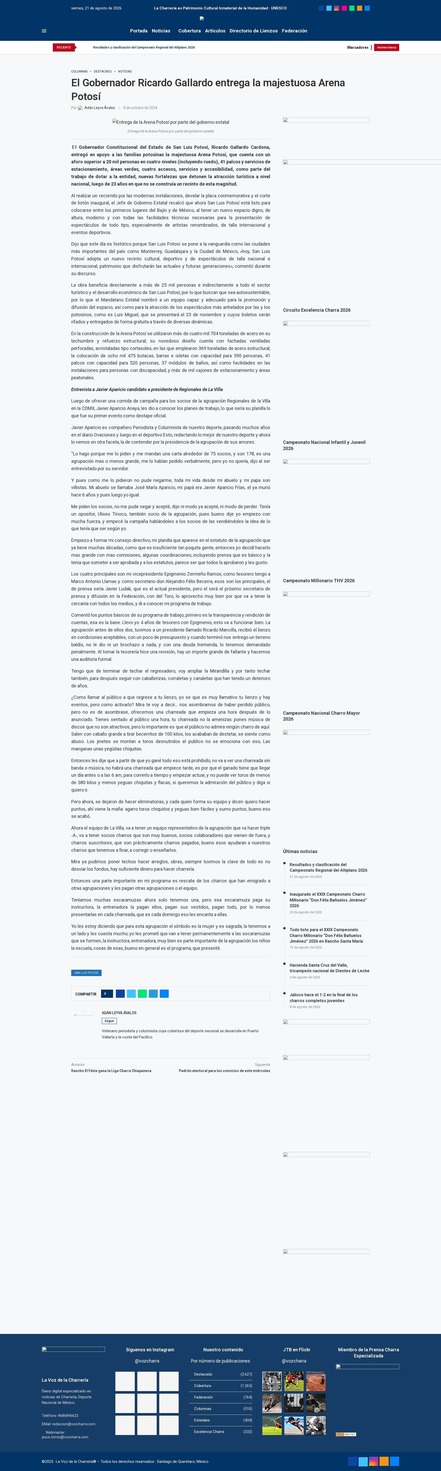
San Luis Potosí (86, 973)
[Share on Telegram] (153, 994)
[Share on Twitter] (131, 994)
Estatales (223, 1420)
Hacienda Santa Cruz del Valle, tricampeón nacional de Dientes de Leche (330, 968)
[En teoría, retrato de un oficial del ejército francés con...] (125, 1381)
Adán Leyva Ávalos (119, 1013)
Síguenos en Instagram (150, 1349)
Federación (294, 31)
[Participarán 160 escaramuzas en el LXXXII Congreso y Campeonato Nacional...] (147, 1403)
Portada (139, 31)
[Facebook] (321, 8)
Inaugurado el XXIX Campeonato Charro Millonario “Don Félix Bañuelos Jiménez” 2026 (328, 900)
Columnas (223, 1408)
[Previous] (81, 47)
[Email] (367, 8)
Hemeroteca (386, 47)
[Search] (396, 31)
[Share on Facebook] (120, 994)
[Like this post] (108, 994)
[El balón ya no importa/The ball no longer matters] (294, 1381)
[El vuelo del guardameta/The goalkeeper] (272, 1425)
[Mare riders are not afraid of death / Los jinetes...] (294, 1425)
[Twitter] (329, 8)
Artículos (215, 31)
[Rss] (359, 8)
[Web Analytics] (346, 1434)
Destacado (223, 1374)
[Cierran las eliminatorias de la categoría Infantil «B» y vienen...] (147, 1425)
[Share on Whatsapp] (142, 994)
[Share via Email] (164, 994)
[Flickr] (344, 8)
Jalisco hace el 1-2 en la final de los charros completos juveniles (324, 997)
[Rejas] (294, 1403)
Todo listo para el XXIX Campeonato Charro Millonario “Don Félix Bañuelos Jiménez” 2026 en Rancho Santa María (326, 935)
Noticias (161, 31)
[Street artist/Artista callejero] (272, 1381)
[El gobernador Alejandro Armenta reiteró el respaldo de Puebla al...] (125, 1425)
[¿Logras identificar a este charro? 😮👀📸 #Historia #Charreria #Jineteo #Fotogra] (169, 1425)
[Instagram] (336, 8)
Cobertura (189, 31)
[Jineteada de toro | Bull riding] (272, 1403)
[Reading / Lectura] (316, 1425)
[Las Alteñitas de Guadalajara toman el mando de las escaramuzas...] (169, 1381)
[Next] (88, 47)
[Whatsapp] (351, 8)
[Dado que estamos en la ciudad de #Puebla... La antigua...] (147, 1381)
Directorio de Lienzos (254, 31)
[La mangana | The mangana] (316, 1381)
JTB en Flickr (297, 1349)
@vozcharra (147, 1361)
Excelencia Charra (223, 1431)
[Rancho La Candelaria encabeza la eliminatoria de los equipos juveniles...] (125, 1403)
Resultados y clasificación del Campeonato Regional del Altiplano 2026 (144, 47)
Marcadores (358, 47)
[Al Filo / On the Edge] (316, 1403)
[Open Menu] (44, 31)
